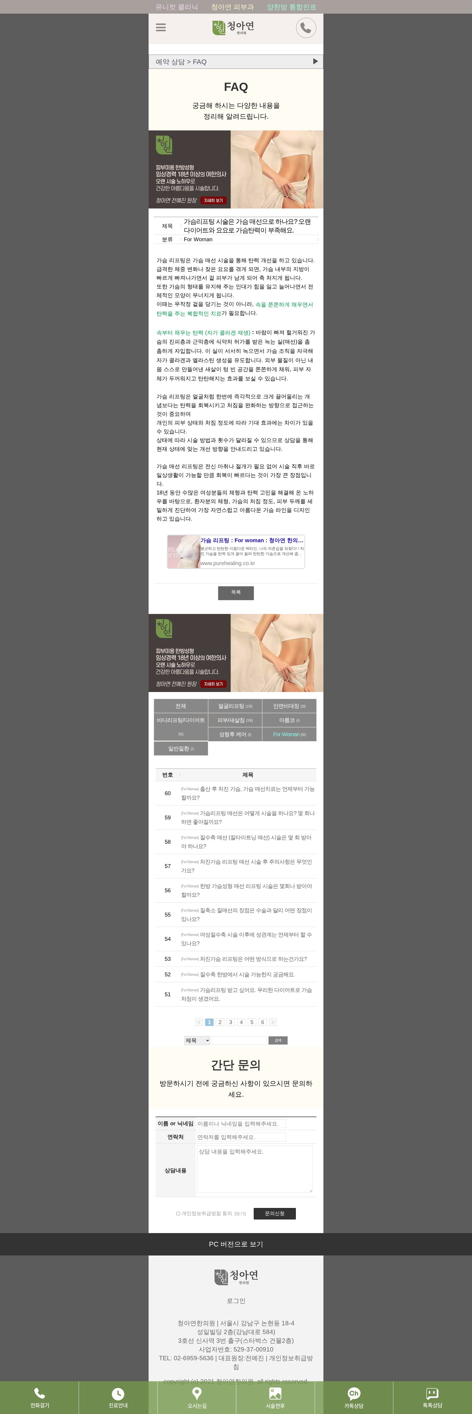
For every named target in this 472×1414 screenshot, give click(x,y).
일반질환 (181, 748)
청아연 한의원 (240, 32)
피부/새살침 (235, 720)
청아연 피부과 (233, 7)
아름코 (289, 720)
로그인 (236, 1300)
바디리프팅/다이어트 (181, 726)
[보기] (240, 1213)
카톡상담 (354, 1397)
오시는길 (196, 1397)
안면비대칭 (289, 706)
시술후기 (275, 1397)
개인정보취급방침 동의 (207, 1213)
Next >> (272, 1022)
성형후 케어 (235, 734)
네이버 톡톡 (432, 1397)
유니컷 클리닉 (177, 7)
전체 (180, 706)
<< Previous (199, 1022)
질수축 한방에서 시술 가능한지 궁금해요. (238, 974)
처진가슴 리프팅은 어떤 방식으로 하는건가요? (244, 959)
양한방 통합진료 (292, 7)
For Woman (289, 734)
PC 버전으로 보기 (236, 1244)
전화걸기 (39, 1397)
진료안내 (118, 1397)
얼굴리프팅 (235, 706)
